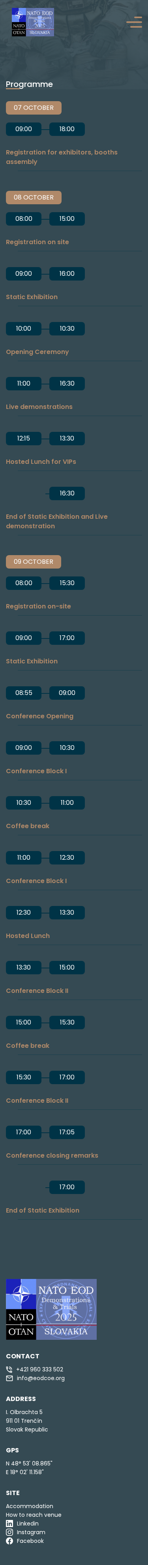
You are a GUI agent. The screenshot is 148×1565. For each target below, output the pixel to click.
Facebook (30, 1541)
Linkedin (28, 1523)
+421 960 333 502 (39, 1369)
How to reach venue (34, 1515)
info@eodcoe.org (41, 1378)
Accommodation (29, 1506)
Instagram (31, 1532)
